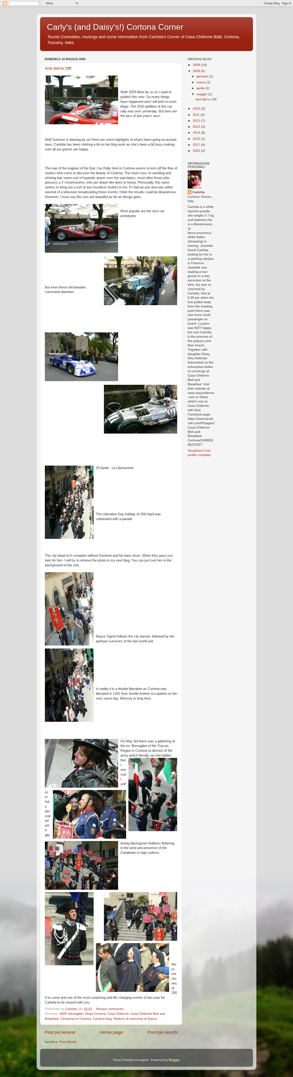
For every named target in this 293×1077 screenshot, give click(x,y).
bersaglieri (76, 1013)
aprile (200, 88)
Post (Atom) (67, 1042)
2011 (197, 115)
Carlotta (198, 192)
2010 (197, 108)
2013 (197, 126)
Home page (111, 1032)
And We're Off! (58, 68)
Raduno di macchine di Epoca (135, 1018)
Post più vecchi (162, 1032)
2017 (197, 144)
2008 (197, 65)
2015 (197, 139)
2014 (197, 132)
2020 (197, 150)
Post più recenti (60, 1032)
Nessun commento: (110, 1009)
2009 (63, 1013)
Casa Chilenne (118, 1013)
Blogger (174, 1060)
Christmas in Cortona (75, 1018)
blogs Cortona (95, 1013)
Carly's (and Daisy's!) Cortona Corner (115, 27)
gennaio (202, 76)
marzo (201, 82)
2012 (197, 120)
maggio (202, 94)
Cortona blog (102, 1018)
